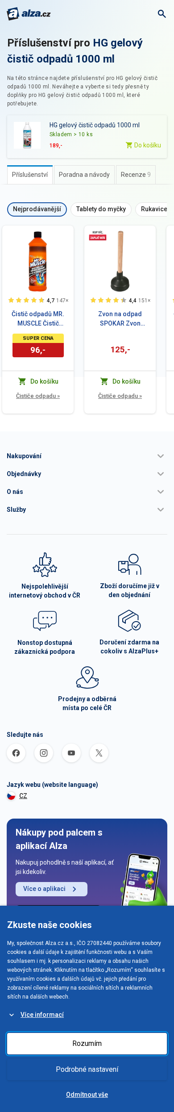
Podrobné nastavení (87, 1069)
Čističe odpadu (38, 396)
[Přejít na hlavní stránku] (29, 14)
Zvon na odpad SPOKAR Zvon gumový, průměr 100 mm (120, 319)
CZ (23, 795)
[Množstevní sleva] (98, 235)
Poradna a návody (84, 174)
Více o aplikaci (44, 888)
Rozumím (87, 1043)
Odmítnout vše (87, 1094)
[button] (87, 456)
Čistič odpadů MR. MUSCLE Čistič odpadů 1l (38, 319)
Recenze (136, 174)
